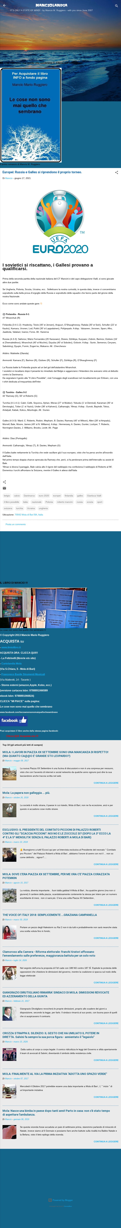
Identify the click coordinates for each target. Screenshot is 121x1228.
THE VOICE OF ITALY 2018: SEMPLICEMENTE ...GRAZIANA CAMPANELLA (50, 915)
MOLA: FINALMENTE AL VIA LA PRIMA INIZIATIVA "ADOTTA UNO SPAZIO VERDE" (55, 1074)
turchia (19, 508)
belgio (7, 495)
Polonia (49, 502)
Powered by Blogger (62, 1200)
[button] (116, 173)
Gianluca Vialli (94, 495)
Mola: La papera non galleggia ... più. (26, 792)
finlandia (69, 495)
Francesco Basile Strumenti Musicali (23, 674)
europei (57, 495)
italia (25, 502)
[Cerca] (116, 6)
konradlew (68, 1206)
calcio (17, 495)
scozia (90, 502)
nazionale (36, 502)
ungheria (43, 508)
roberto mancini (65, 502)
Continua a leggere (106, 783)
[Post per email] (4, 489)
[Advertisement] (60, 36)
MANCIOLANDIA (51, 5)
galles (80, 495)
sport (99, 502)
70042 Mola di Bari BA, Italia (29, 514)
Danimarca (29, 495)
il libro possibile (11, 502)
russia (80, 502)
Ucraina (31, 508)
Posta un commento (16, 524)
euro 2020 (44, 495)
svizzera (8, 508)
